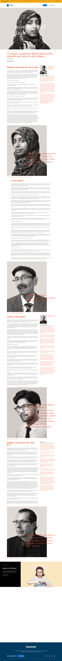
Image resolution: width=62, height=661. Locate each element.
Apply (45, 5)
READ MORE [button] (5, 575)
